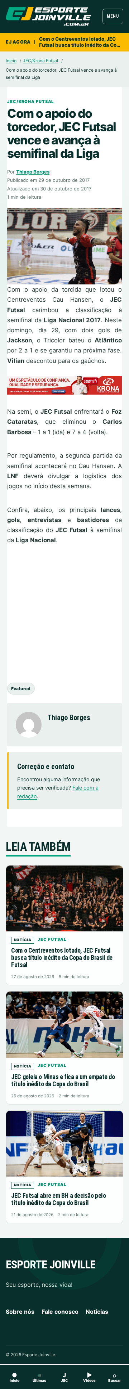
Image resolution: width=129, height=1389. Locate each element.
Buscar (114, 1377)
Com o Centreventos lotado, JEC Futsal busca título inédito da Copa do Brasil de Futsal (81, 42)
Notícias (97, 1311)
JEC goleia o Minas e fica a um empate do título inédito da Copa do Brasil (63, 1080)
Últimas (39, 1377)
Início (11, 60)
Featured (20, 688)
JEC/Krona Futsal (40, 60)
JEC (64, 1377)
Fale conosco (60, 1311)
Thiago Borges (32, 172)
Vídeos (89, 1377)
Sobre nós (20, 1311)
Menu (113, 16)
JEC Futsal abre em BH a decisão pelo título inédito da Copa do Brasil (58, 1199)
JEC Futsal (52, 939)
